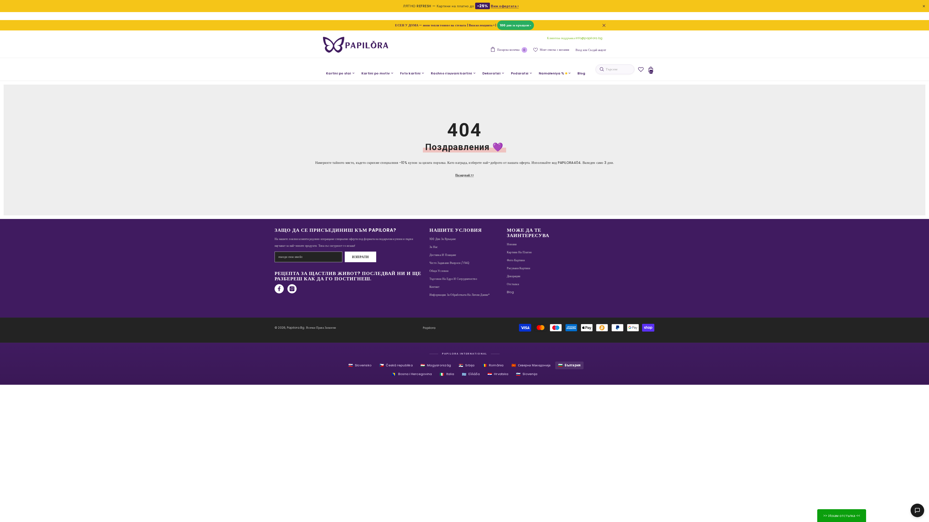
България (569, 365)
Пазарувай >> (464, 175)
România (493, 365)
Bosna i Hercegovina (412, 374)
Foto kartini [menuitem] (410, 73)
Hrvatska (497, 374)
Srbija (467, 365)
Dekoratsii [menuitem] (491, 73)
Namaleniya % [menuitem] (551, 73)
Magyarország (435, 365)
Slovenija (526, 374)
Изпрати (360, 256)
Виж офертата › (505, 6)
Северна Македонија (531, 365)
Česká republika (396, 365)
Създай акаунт (597, 50)
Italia (447, 374)
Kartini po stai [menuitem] (338, 73)
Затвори (604, 25)
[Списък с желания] (641, 69)
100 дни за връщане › (515, 25)
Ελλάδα (471, 374)
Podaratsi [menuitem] (519, 73)
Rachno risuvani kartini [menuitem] (451, 73)
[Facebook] (279, 288)
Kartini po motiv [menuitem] (375, 73)
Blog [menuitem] (581, 73)
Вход (579, 50)
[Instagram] (292, 288)
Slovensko (360, 365)
